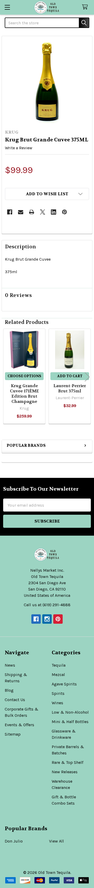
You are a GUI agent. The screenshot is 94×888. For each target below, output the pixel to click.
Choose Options (24, 376)
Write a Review (18, 147)
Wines (57, 702)
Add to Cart (70, 376)
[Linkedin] (53, 212)
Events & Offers (19, 724)
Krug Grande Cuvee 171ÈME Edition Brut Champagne (24, 393)
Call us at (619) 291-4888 (47, 604)
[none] (47, 81)
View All (56, 841)
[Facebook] (9, 212)
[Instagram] (47, 619)
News (10, 665)
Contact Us (15, 699)
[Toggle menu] (7, 7)
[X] (42, 212)
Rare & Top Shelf (67, 762)
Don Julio (14, 841)
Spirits (58, 693)
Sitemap (13, 734)
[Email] (20, 212)
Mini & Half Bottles (70, 721)
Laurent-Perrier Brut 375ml (70, 388)
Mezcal (58, 674)
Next (87, 377)
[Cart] (86, 7)
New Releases (65, 771)
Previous (7, 377)
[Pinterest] (64, 212)
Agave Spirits (64, 683)
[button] (47, 194)
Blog (9, 690)
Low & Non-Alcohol (70, 712)
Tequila (59, 665)
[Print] (31, 212)
